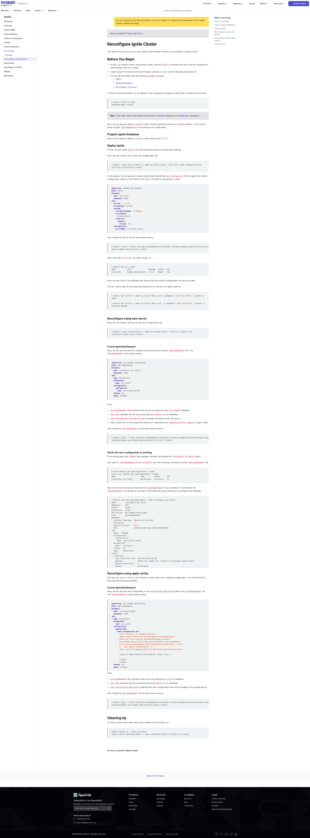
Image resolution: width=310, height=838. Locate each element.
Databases (237, 4)
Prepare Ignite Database (225, 25)
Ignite (7, 16)
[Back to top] (305, 830)
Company (189, 794)
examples (160, 115)
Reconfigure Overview (126, 87)
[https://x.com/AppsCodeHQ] (221, 834)
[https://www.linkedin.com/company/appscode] (226, 834)
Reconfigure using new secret (224, 33)
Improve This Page (155, 776)
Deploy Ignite (220, 28)
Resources (278, 4)
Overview (17, 10)
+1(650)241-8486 (83, 819)
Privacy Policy (137, 834)
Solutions (222, 4)
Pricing (252, 4)
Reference (52, 10)
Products (207, 4)
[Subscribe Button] (109, 808)
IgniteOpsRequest (124, 83)
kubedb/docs (183, 115)
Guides (38, 10)
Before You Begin (222, 21)
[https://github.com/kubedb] (216, 834)
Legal (214, 794)
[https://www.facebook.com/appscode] (231, 834)
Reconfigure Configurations (16, 59)
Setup (28, 10)
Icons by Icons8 (172, 834)
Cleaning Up (220, 44)
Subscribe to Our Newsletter (88, 800)
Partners (263, 4)
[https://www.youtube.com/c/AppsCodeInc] (236, 834)
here (136, 23)
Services (161, 794)
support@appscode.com (86, 823)
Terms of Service (154, 834)
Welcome (5, 10)
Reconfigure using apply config (225, 39)
